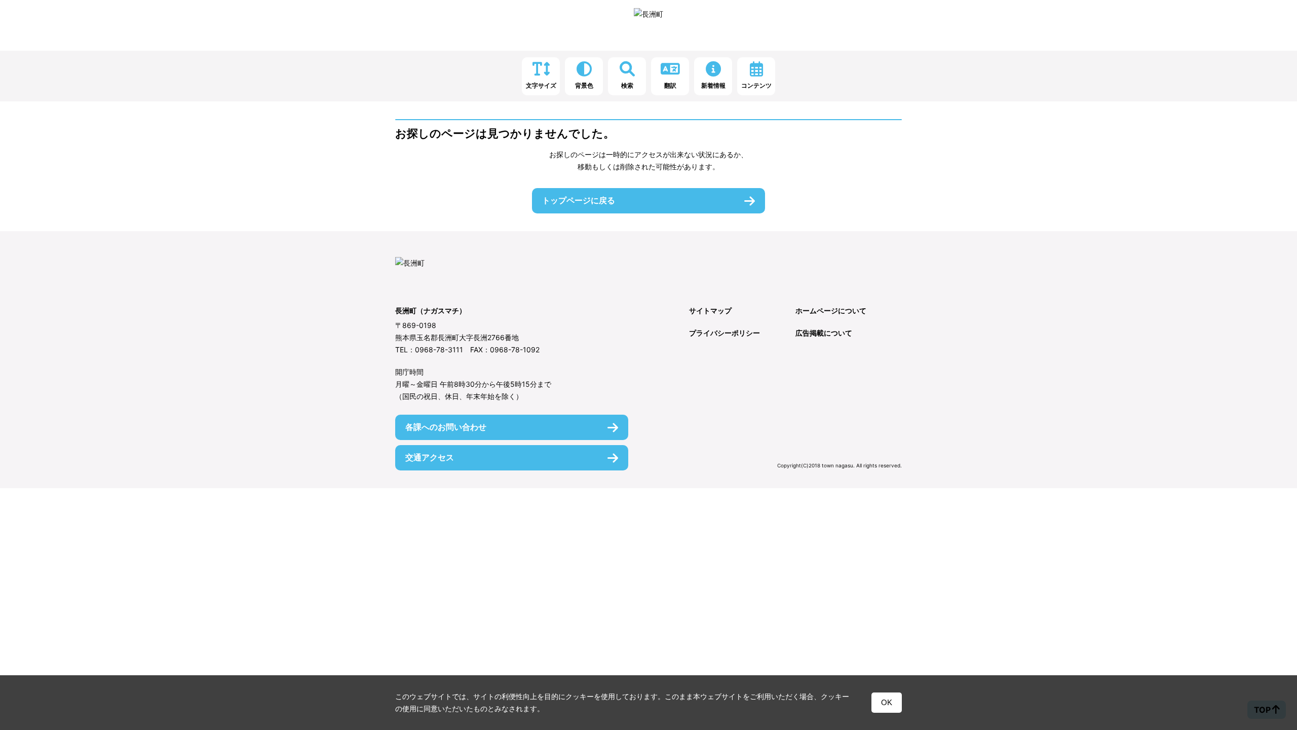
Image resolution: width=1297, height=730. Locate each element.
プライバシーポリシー (724, 332)
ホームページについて (830, 310)
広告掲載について (823, 332)
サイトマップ (710, 310)
